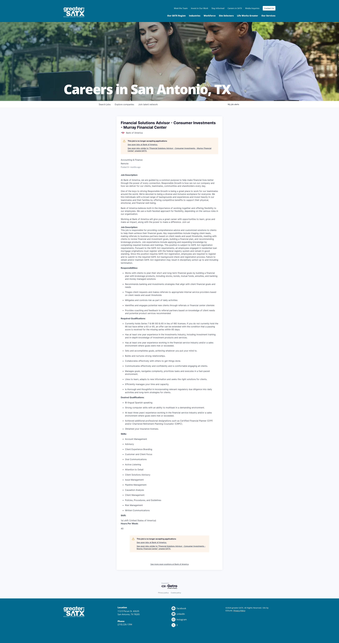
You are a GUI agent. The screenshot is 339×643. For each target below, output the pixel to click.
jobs (105, 104)
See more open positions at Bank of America (169, 564)
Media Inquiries (252, 8)
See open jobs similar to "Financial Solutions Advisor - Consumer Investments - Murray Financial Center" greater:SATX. (169, 149)
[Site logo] (74, 12)
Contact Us (269, 8)
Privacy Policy (239, 610)
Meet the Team (181, 8)
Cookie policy (176, 593)
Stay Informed (217, 8)
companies (124, 104)
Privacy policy (163, 593)
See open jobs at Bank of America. (143, 144)
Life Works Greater (247, 15)
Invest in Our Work (199, 8)
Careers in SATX (235, 8)
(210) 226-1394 (125, 624)
